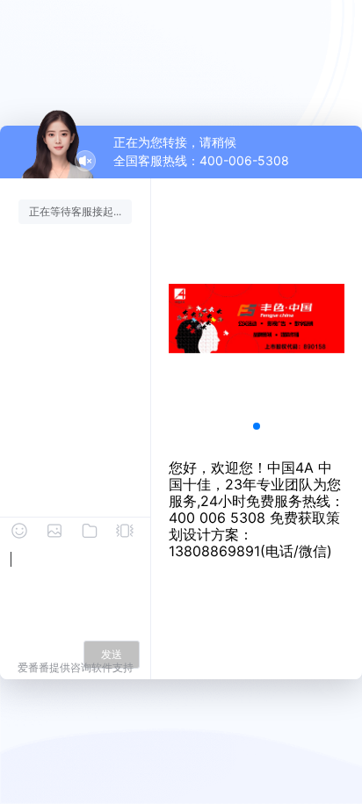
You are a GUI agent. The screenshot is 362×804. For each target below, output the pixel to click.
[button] (256, 426)
